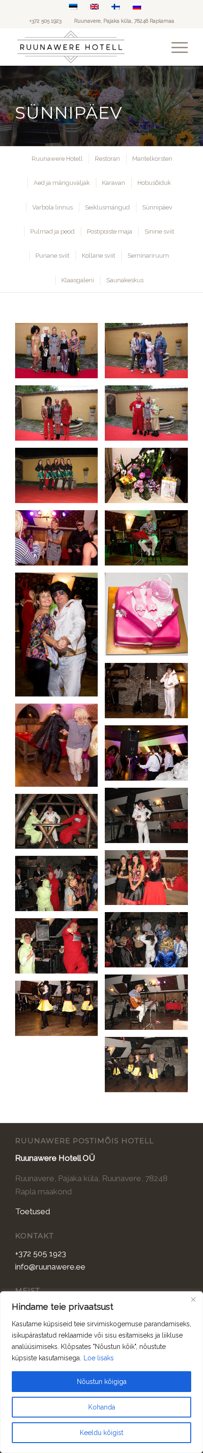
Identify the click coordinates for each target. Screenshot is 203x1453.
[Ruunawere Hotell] (84, 47)
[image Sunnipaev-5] (150, 416)
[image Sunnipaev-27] (150, 1005)
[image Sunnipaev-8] (60, 541)
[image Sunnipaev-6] (60, 479)
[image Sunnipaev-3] (60, 416)
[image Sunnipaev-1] (60, 354)
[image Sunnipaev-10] (60, 638)
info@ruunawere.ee (50, 1266)
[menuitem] (175, 47)
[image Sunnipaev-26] (60, 949)
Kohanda (101, 1407)
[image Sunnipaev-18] (150, 694)
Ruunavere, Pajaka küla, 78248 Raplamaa (124, 21)
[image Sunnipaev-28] (60, 1012)
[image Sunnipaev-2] (150, 354)
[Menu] (175, 47)
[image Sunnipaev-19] (60, 748)
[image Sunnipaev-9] (150, 541)
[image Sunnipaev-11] (150, 618)
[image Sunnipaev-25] (150, 943)
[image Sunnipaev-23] (150, 881)
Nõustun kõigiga (102, 1381)
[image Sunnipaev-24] (60, 887)
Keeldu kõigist (101, 1432)
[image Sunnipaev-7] (150, 479)
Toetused (32, 1211)
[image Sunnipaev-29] (150, 1068)
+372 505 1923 (45, 21)
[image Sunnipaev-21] (150, 819)
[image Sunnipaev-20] (150, 756)
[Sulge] (193, 1299)
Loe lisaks (99, 1358)
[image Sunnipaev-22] (60, 825)
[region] (101, 1372)
